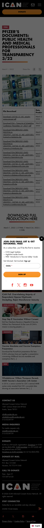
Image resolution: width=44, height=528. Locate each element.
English (37, 526)
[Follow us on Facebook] (12, 285)
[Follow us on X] (18, 285)
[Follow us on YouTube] (31, 285)
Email (9, 266)
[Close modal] (41, 238)
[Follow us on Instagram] (25, 285)
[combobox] (36, 526)
